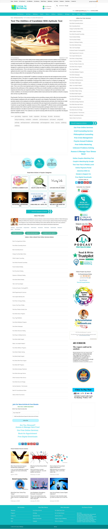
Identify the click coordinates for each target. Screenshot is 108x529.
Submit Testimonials (37, 518)
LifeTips (53, 14)
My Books (13, 227)
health (30, 116)
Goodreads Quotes (93, 338)
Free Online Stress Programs (19, 313)
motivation (35, 119)
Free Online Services (37, 510)
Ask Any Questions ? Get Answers (20, 386)
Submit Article (17, 233)
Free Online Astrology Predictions (20, 369)
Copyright (35, 521)
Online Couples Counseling (18, 258)
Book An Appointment (27, 433)
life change (44, 116)
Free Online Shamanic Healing (19, 330)
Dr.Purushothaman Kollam (84, 335)
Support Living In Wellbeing (60, 518)
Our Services (36, 1)
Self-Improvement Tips (18, 17)
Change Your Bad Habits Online (19, 254)
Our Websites (29, 1)
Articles (84, 14)
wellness (17, 125)
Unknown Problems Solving (83, 148)
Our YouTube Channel (59, 513)
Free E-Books (17, 229)
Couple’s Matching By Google (83, 161)
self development (43, 119)
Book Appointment (32, 233)
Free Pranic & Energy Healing (19, 300)
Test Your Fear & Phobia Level (83, 164)
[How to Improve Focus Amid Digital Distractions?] (59, 462)
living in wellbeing (19, 119)
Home (12, 1)
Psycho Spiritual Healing (18, 266)
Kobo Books (40, 227)
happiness (25, 116)
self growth (60, 119)
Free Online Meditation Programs (20, 322)
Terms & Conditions (59, 521)
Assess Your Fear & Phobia (18, 305)
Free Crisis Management (83, 138)
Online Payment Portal (83, 168)
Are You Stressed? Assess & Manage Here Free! (28, 426)
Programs (13, 513)
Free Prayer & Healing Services (19, 335)
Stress (47, 14)
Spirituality (50, 1)
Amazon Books (19, 227)
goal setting (18, 116)
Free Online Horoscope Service (19, 373)
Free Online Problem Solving (19, 352)
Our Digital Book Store (59, 510)
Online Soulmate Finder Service (19, 377)
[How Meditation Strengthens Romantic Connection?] (39, 489)
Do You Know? (22, 1)
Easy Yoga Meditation (17, 318)
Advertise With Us (83, 171)
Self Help (28, 14)
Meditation (60, 14)
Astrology (35, 513)
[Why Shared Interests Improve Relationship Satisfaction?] (20, 462)
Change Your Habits (49, 233)
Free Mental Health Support (18, 356)
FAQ (12, 521)
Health (41, 14)
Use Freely (56, 1)
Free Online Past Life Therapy (19, 381)
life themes (57, 116)
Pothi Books (46, 227)
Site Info (15, 1)
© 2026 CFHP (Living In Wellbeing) (17, 526)
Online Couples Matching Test (83, 158)
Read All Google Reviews (83, 282)
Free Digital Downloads (27, 437)
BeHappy (67, 14)
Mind (73, 14)
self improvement (25, 122)
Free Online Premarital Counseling (20, 262)
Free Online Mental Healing (18, 279)
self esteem (53, 119)
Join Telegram (48, 8)
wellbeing (63, 122)
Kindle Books (33, 227)
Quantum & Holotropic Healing (19, 275)
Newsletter (13, 510)
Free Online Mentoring (83, 144)
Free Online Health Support (18, 339)
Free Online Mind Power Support (19, 360)
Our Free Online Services (27, 430)
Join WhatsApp (48, 6)
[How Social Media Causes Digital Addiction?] (59, 489)
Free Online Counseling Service (19, 245)
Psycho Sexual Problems (83, 141)
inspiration (36, 116)
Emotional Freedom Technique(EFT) (20, 288)
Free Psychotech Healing (18, 271)
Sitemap (55, 526)
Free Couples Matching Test (19, 296)
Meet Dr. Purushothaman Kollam (19, 390)
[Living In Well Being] (19, 8)
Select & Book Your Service (18, 394)
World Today (43, 1)
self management (44, 122)
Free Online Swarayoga (17, 326)
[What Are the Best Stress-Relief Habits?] (39, 462)
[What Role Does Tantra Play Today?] (20, 489)
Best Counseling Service (18, 249)
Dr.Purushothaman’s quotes (83, 332)
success (57, 122)
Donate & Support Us (83, 174)
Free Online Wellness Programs (19, 347)
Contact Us (73, 1)
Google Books (26, 227)
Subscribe (25, 420)
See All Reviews (83, 280)
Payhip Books (53, 227)
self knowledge (35, 122)
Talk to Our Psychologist (18, 283)
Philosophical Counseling (83, 134)
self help (17, 122)
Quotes (78, 14)
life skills (50, 116)
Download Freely (36, 515)
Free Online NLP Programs (18, 364)
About (12, 518)
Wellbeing (35, 14)
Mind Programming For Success (19, 292)
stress (52, 122)
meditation (28, 119)
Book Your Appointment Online (19, 241)
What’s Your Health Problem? (19, 343)
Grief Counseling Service (83, 131)
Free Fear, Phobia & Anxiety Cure (20, 309)
